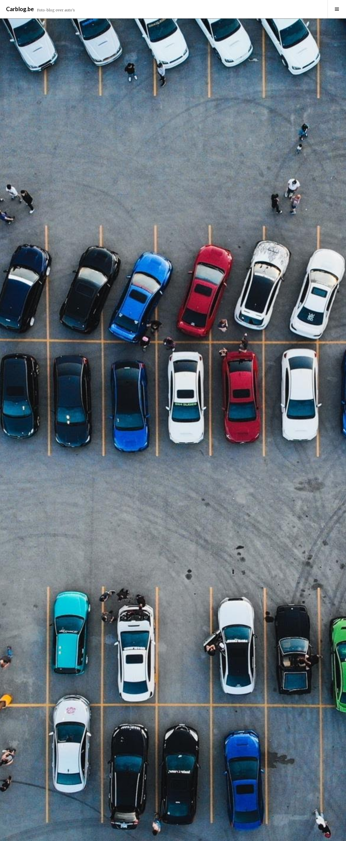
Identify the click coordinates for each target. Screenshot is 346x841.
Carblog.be (20, 9)
